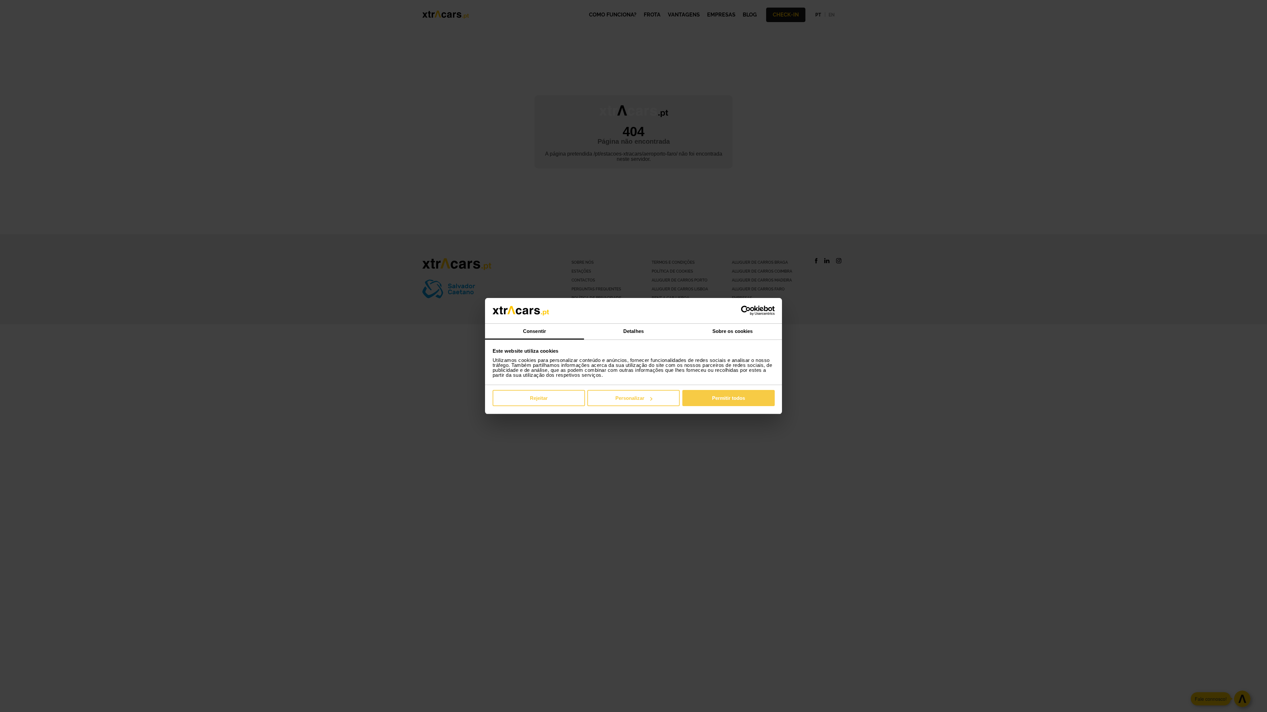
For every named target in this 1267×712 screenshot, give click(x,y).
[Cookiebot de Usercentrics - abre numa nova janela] (746, 311)
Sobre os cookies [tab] (732, 331)
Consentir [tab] (534, 331)
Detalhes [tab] (633, 331)
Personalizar (629, 398)
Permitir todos (728, 398)
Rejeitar (539, 398)
